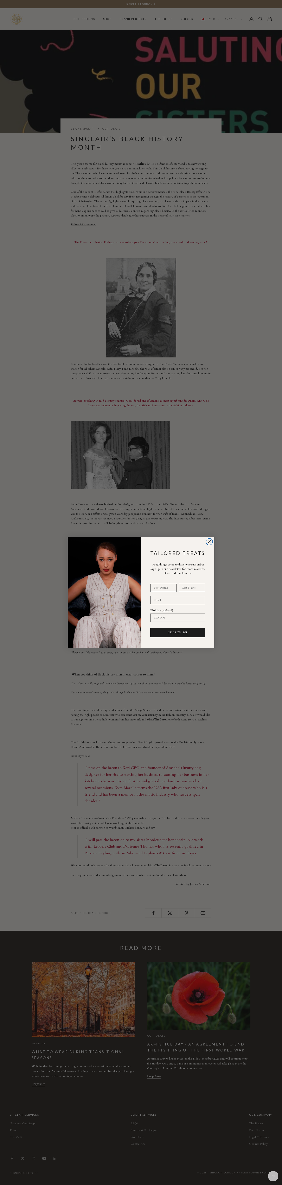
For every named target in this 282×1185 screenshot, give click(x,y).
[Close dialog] (209, 541)
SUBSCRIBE (177, 632)
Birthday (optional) (161, 610)
